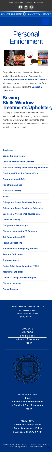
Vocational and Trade (13, 271)
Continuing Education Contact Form (20, 173)
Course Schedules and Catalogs (18, 161)
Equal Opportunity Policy (28, 428)
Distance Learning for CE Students (20, 231)
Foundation (38, 2)
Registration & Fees (12, 184)
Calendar (29, 2)
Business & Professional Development (21, 213)
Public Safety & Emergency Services (20, 248)
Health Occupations (12, 242)
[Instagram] (31, 7)
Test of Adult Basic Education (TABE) (21, 265)
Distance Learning (12, 283)
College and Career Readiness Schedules (23, 208)
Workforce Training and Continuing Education (25, 167)
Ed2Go (6, 196)
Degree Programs (11, 289)
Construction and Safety (15, 179)
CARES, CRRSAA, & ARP (28, 431)
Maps (12, 2)
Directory (19, 2)
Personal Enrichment (13, 254)
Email (28, 397)
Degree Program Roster (14, 155)
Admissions (28, 335)
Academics (8, 150)
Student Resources (28, 339)
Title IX (28, 342)
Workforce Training (12, 190)
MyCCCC (28, 332)
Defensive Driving (11, 219)
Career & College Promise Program (19, 277)
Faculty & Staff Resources (28, 405)
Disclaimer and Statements (32, 447)
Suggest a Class (11, 260)
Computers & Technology (15, 225)
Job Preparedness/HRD (14, 237)
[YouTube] (26, 7)
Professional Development (28, 401)
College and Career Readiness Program (22, 202)
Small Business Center (28, 424)
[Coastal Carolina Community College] (26, 14)
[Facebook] (20, 7)
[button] (45, 21)
